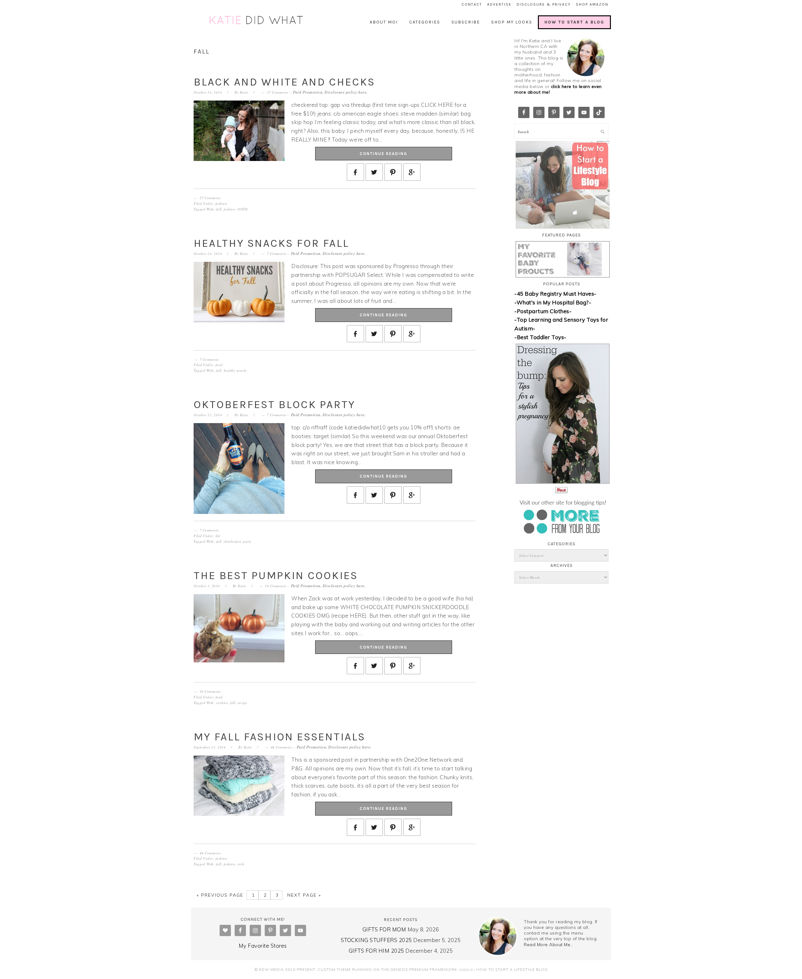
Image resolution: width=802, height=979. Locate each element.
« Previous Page (220, 895)
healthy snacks (235, 370)
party (247, 541)
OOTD (242, 209)
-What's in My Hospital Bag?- (552, 302)
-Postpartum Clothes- (542, 311)
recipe (242, 702)
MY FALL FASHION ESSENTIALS (279, 736)
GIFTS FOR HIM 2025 (376, 950)
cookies (222, 702)
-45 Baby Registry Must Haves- (555, 293)
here (362, 92)
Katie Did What (257, 20)
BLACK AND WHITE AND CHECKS (284, 81)
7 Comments (276, 253)
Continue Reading (383, 153)
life (218, 535)
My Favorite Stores (263, 945)
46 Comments (281, 747)
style (241, 864)
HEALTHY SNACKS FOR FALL (271, 243)
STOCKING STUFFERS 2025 (376, 940)
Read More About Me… (548, 944)
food (219, 364)
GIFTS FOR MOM (384, 929)
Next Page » (303, 895)
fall (218, 209)
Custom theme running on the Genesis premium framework (387, 969)
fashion (221, 203)
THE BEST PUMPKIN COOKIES (276, 575)
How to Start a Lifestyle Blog (512, 969)
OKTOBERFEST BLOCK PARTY (274, 404)
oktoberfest (232, 541)
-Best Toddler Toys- (540, 337)
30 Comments (275, 585)
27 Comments (277, 92)
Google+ (467, 969)
